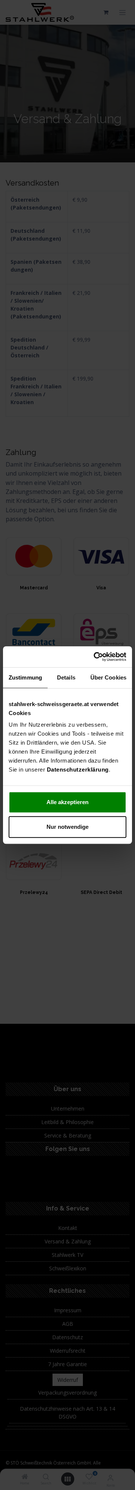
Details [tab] (66, 677)
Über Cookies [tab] (108, 677)
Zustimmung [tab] (25, 677)
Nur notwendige (67, 827)
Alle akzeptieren (67, 802)
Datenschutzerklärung (78, 769)
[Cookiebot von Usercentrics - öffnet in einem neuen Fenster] (95, 657)
